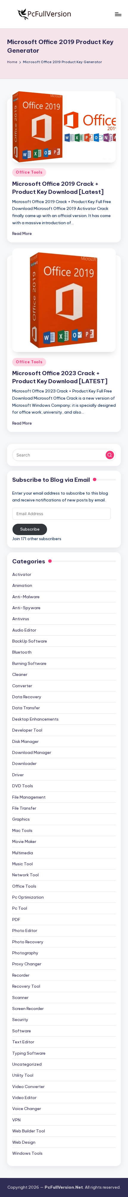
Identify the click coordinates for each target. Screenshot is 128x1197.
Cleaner (19, 674)
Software (21, 1031)
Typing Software (29, 1053)
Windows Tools (27, 1153)
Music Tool (22, 863)
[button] (110, 455)
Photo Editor (24, 930)
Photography (25, 953)
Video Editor (24, 1097)
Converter (22, 685)
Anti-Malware (26, 596)
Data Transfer (26, 707)
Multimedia (22, 852)
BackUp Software (29, 641)
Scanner (20, 997)
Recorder (20, 975)
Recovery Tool (26, 986)
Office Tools (29, 172)
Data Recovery (26, 696)
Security (20, 1019)
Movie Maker (24, 841)
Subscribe (30, 529)
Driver (18, 774)
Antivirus (20, 618)
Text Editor (23, 1042)
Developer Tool (27, 730)
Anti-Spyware (26, 607)
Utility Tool (22, 1075)
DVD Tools (22, 785)
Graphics (21, 819)
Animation (22, 585)
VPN (16, 1120)
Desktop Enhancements (35, 719)
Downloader (24, 763)
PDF (16, 919)
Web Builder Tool (28, 1131)
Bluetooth (22, 652)
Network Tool (25, 875)
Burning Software (29, 663)
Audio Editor (24, 630)
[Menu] (118, 14)
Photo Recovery (27, 941)
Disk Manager (25, 741)
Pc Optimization (28, 897)
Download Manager (31, 752)
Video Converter (28, 1086)
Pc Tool (19, 908)
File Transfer (24, 808)
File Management (29, 797)
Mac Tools (22, 830)
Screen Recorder (28, 1008)
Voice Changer (26, 1108)
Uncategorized (27, 1064)
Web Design (23, 1142)
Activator (21, 574)
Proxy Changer (26, 964)
